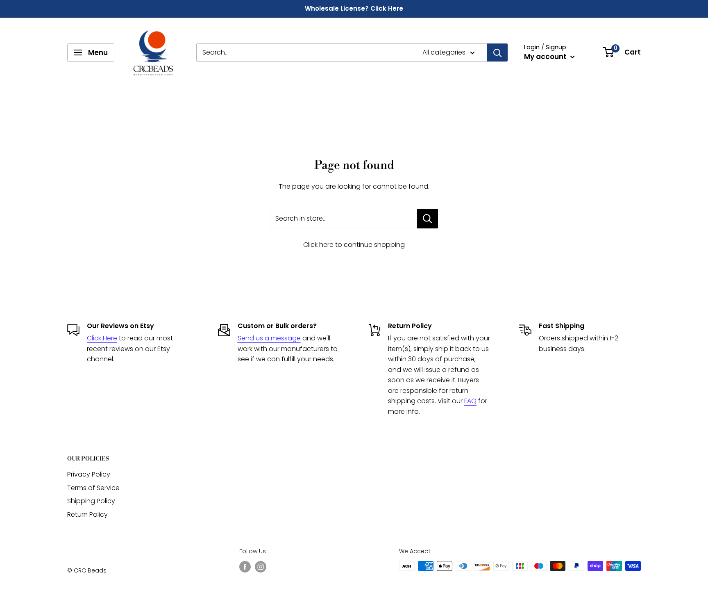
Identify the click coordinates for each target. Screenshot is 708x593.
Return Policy (87, 514)
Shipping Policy (91, 501)
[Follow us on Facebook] (245, 566)
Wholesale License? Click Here (354, 8)
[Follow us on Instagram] (260, 566)
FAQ (470, 401)
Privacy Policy (88, 474)
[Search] (497, 52)
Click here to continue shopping (354, 244)
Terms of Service (93, 488)
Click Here (102, 338)
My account (546, 57)
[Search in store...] (427, 218)
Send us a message (269, 338)
